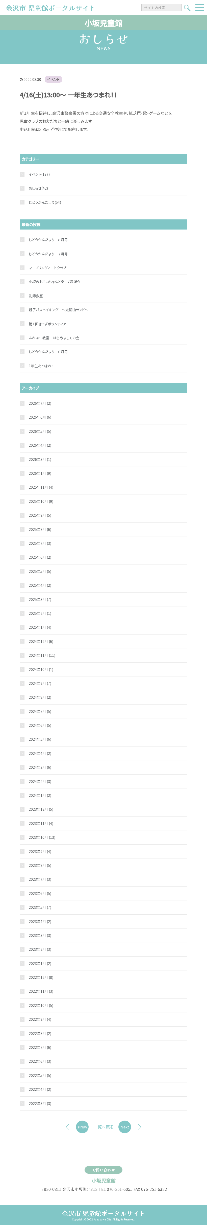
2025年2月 (40, 613)
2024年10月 (41, 669)
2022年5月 (40, 1075)
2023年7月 (40, 879)
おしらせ (35, 188)
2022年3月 (40, 1103)
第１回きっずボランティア (47, 323)
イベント (53, 79)
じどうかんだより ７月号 (48, 253)
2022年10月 (41, 1005)
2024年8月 (40, 697)
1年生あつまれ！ (41, 365)
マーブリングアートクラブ (47, 267)
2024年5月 (40, 739)
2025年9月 (40, 515)
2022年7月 (40, 1047)
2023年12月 (41, 809)
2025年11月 (41, 487)
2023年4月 (40, 921)
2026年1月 (40, 473)
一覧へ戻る (103, 1127)
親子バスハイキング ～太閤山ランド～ (58, 309)
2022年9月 (40, 1019)
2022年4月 (40, 1089)
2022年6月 (40, 1061)
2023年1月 (40, 963)
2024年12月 (41, 641)
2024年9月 (40, 683)
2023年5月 (40, 907)
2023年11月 (41, 823)
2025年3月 (40, 599)
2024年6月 (40, 725)
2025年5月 (40, 571)
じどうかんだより (42, 202)
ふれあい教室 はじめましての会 (54, 337)
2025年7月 (40, 543)
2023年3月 (40, 935)
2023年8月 (40, 865)
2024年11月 (42, 655)
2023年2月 (40, 949)
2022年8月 (40, 1033)
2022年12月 (41, 977)
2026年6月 (40, 417)
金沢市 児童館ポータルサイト (103, 1213)
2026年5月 (40, 431)
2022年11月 (41, 991)
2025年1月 (40, 627)
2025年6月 (40, 557)
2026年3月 (40, 459)
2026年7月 (40, 403)
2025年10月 (41, 501)
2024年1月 (40, 795)
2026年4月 (40, 445)
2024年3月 (40, 767)
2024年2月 (40, 781)
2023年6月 (40, 893)
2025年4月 (40, 585)
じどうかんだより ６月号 (48, 351)
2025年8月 (40, 529)
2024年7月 (40, 711)
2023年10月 (42, 837)
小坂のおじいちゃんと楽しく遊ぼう (54, 281)
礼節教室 (36, 295)
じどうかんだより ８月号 (48, 239)
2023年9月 (40, 851)
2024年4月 (40, 753)
